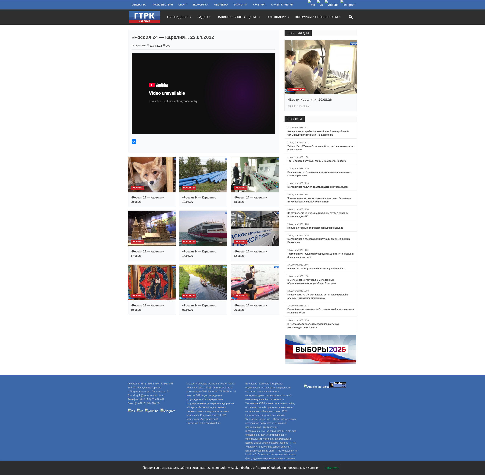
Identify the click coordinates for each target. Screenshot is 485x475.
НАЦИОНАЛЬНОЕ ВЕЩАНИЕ (237, 17)
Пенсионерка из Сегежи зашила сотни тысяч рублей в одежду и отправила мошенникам (317, 296)
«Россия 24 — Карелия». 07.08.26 (199, 307)
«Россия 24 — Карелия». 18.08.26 (251, 199)
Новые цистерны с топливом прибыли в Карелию (315, 228)
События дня (296, 89)
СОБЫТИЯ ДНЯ (298, 33)
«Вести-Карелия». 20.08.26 (309, 100)
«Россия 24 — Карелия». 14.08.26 (199, 253)
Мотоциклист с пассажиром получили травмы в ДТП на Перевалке (318, 241)
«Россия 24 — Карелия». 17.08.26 (147, 253)
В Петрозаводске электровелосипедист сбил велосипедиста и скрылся (313, 326)
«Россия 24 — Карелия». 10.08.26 (147, 307)
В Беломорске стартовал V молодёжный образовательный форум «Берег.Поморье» (311, 282)
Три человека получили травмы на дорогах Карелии (316, 161)
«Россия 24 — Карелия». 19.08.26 (199, 199)
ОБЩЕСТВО (139, 4)
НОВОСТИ (294, 119)
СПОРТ (182, 4)
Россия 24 (137, 188)
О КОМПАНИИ (276, 17)
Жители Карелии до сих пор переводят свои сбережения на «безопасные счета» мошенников (319, 200)
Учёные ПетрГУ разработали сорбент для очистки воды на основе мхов (320, 148)
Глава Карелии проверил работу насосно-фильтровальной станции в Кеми (320, 311)
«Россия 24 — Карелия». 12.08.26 (251, 253)
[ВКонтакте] (134, 141)
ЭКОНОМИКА (200, 4)
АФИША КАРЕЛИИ (282, 4)
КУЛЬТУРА (259, 4)
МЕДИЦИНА (221, 4)
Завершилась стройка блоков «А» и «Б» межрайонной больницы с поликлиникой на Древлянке (318, 133)
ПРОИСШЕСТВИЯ (162, 4)
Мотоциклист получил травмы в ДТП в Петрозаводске (318, 187)
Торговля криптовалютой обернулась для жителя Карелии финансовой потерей (320, 255)
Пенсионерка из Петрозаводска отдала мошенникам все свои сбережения (319, 174)
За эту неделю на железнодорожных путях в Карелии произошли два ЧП (317, 215)
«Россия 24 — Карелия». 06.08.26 (251, 307)
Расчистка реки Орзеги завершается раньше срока (316, 268)
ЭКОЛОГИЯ (240, 4)
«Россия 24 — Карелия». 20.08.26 (147, 199)
